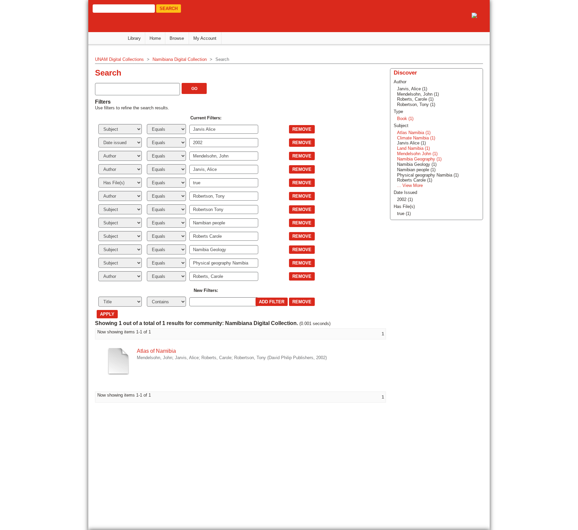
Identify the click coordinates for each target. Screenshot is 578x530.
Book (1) (405, 118)
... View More (410, 185)
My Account (204, 38)
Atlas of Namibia (156, 351)
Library (134, 38)
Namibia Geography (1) (419, 159)
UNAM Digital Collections (119, 59)
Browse (177, 38)
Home (155, 38)
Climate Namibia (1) (416, 137)
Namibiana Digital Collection (180, 59)
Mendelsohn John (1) (417, 153)
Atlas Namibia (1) (413, 132)
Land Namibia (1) (413, 148)
